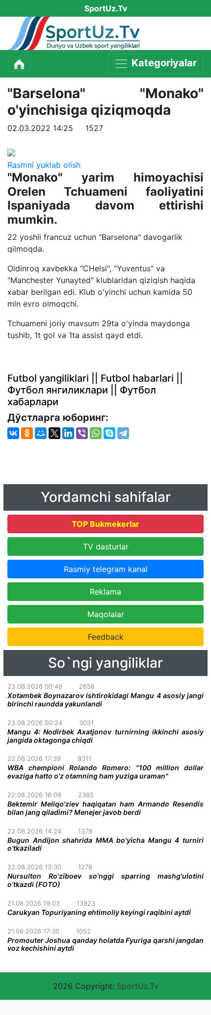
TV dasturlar (106, 546)
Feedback (106, 637)
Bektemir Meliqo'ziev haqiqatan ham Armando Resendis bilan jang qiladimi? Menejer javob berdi (105, 808)
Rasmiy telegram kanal (106, 569)
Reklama (105, 592)
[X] (54, 433)
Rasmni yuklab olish (43, 165)
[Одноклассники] (27, 433)
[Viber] (82, 433)
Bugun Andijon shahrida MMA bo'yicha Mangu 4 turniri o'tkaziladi (105, 844)
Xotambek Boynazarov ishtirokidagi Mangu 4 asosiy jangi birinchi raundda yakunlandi (105, 699)
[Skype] (109, 433)
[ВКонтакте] (13, 433)
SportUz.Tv (137, 986)
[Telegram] (123, 433)
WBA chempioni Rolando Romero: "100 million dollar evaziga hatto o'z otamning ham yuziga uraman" (105, 771)
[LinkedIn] (68, 433)
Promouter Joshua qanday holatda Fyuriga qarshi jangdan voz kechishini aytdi (105, 944)
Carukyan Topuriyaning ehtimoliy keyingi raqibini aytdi (99, 912)
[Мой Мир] (41, 433)
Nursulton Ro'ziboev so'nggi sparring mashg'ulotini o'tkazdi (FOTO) (105, 880)
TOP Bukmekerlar (105, 524)
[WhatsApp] (96, 433)
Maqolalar (105, 614)
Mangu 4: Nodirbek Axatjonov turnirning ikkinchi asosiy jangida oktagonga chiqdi (105, 736)
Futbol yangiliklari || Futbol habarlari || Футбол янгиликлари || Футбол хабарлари (95, 390)
